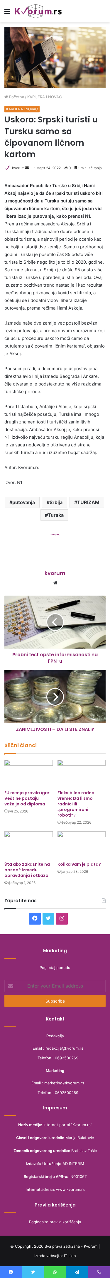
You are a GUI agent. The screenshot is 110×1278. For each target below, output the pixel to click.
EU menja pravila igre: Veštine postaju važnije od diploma (27, 798)
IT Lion (70, 1255)
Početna (16, 96)
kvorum (18, 168)
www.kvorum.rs (70, 1189)
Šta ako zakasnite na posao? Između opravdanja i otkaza (27, 869)
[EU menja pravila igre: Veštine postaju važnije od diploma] (28, 773)
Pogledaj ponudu (55, 967)
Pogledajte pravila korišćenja (55, 1221)
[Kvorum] (38, 11)
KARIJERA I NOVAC (44, 96)
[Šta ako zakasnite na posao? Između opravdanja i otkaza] (28, 845)
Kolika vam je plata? (79, 864)
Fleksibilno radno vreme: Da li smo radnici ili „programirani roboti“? (75, 804)
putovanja (23, 502)
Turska (56, 515)
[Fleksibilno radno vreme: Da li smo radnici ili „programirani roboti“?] (81, 773)
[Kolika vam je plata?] (81, 845)
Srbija (56, 502)
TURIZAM (88, 502)
